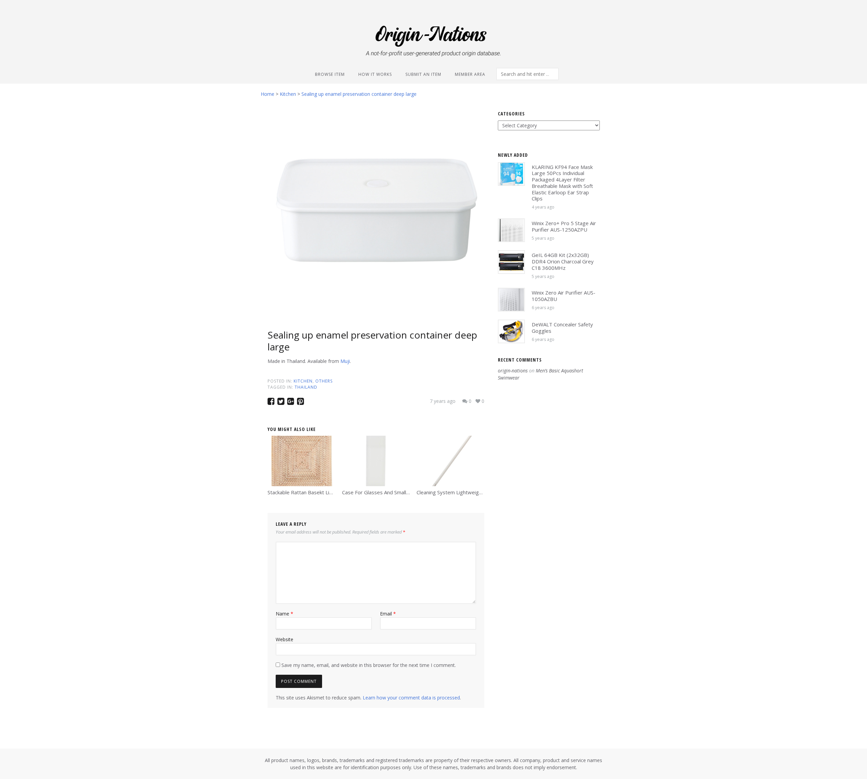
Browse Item (330, 74)
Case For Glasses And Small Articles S (385, 492)
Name (284, 613)
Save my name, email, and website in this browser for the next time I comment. (368, 665)
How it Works (375, 74)
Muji (345, 361)
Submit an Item (423, 74)
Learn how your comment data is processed (411, 697)
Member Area (470, 74)
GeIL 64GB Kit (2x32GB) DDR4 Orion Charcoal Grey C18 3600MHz (563, 261)
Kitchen (303, 381)
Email (388, 613)
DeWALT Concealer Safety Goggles (562, 327)
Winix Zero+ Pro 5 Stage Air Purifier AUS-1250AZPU (564, 226)
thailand (306, 387)
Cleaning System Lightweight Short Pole (463, 492)
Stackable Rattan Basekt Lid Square (309, 492)
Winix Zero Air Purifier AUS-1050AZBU (563, 295)
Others (324, 381)
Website (284, 639)
